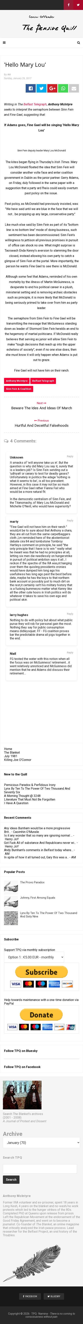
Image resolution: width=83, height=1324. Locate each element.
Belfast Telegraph (43, 380)
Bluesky (31, 1051)
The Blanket (12, 752)
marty (14, 521)
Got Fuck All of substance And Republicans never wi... (40, 843)
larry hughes (19, 615)
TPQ (34, 1313)
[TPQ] (41, 32)
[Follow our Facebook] (68, 5)
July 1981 (10, 756)
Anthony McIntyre (17, 380)
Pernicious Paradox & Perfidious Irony (30, 785)
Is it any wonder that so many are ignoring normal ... (38, 835)
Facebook (33, 1067)
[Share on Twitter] (41, 88)
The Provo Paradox (32, 882)
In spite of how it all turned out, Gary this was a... (36, 857)
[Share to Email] (74, 88)
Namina (43, 1313)
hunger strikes (47, 1210)
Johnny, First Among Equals (37, 897)
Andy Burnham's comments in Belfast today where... (38, 850)
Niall (13, 653)
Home (8, 749)
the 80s (66, 1210)
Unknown (16, 457)
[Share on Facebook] (31, 88)
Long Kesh (10, 1206)
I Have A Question (16, 803)
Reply (70, 456)
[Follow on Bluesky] (78, 5)
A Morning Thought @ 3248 (22, 796)
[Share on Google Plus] (52, 88)
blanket (43, 1206)
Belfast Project (38, 1231)
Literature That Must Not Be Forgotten (29, 799)
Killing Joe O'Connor (17, 760)
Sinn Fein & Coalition (18, 388)
